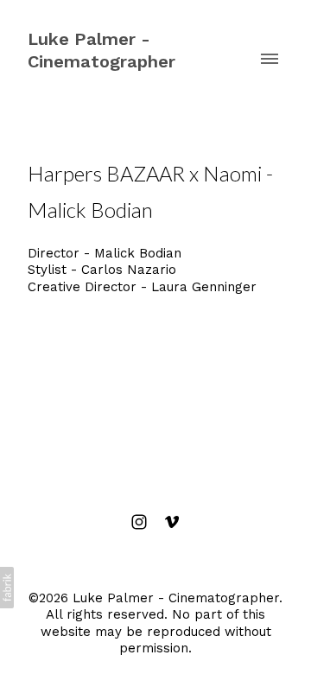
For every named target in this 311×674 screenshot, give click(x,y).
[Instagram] (139, 522)
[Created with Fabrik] (7, 587)
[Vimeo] (172, 522)
